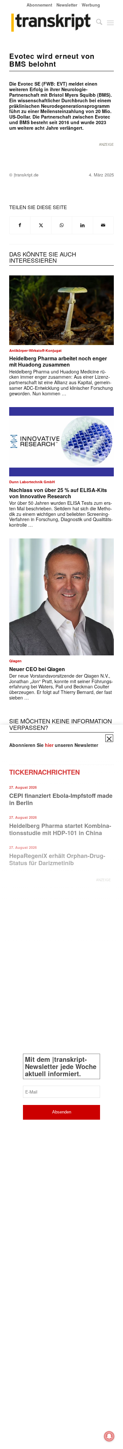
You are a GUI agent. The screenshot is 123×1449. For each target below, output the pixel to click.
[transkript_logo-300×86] (51, 22)
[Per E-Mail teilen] (103, 225)
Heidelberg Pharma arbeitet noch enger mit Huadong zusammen (58, 361)
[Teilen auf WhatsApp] (61, 225)
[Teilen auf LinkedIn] (82, 225)
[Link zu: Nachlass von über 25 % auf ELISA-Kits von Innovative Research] (61, 442)
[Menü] (110, 22)
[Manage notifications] (109, 1436)
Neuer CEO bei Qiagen (37, 669)
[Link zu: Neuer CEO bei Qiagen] (61, 596)
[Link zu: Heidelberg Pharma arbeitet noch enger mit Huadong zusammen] (61, 310)
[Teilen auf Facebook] (20, 225)
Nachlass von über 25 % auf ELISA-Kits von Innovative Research (58, 493)
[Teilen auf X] (41, 225)
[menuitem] (39, 5)
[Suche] (96, 22)
